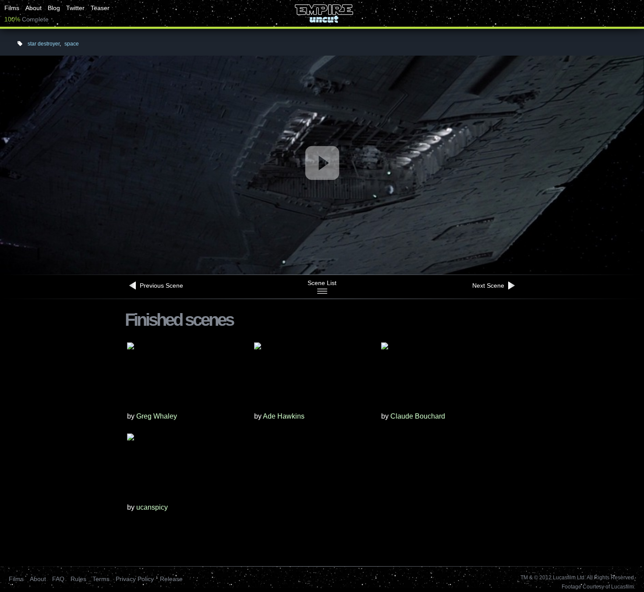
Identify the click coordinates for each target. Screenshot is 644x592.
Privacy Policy (135, 578)
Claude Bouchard (417, 416)
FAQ (58, 578)
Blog (54, 7)
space (71, 44)
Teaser (100, 7)
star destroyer (44, 44)
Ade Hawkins (283, 416)
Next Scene (489, 285)
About (33, 7)
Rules (78, 578)
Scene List (322, 282)
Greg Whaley (156, 416)
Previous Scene (160, 285)
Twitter (75, 7)
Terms (101, 578)
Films (11, 7)
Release (171, 578)
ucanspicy (152, 507)
